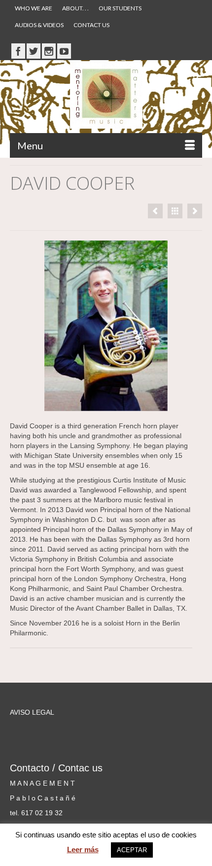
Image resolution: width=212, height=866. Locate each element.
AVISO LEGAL (32, 712)
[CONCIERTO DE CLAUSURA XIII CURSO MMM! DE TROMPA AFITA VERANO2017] (155, 211)
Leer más (83, 849)
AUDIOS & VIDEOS (39, 25)
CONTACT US (91, 25)
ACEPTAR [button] (132, 850)
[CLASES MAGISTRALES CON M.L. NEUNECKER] (194, 211)
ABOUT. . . (75, 8)
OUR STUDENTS (120, 8)
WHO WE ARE (33, 8)
